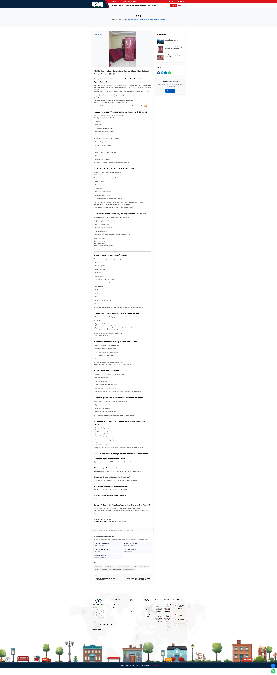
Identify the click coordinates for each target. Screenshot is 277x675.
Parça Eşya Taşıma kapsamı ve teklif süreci (120, 530)
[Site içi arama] (183, 5)
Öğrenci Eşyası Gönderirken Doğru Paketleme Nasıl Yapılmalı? (174, 47)
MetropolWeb (154, 665)
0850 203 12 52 (117, 1)
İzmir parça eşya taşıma (144, 566)
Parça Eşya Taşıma (101, 521)
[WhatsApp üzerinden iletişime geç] (273, 671)
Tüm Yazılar (170, 91)
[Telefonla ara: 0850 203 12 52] (273, 666)
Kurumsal (121, 5)
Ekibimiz (115, 610)
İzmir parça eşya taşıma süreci (123, 566)
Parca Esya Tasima (98, 34)
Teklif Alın (147, 612)
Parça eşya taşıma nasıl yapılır (129, 569)
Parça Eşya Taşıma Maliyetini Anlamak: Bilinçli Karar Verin (172, 39)
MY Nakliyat (134, 566)
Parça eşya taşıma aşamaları (115, 569)
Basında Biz (143, 5)
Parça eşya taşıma (98, 566)
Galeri (137, 5)
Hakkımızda (116, 605)
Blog (149, 5)
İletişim (154, 5)
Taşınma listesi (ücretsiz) (148, 615)
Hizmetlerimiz (130, 5)
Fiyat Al (174, 5)
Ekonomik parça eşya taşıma (101, 569)
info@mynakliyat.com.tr (130, 1)
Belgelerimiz (116, 608)
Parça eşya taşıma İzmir (110, 566)
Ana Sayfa (114, 5)
